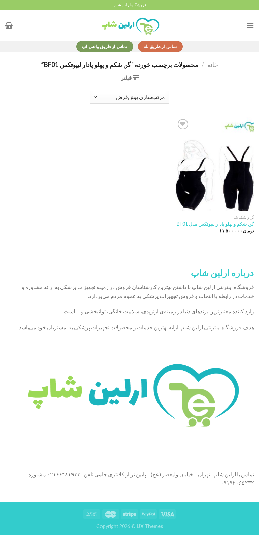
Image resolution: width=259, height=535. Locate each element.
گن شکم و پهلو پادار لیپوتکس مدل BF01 (215, 224)
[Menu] (250, 25)
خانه (212, 64)
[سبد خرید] (9, 25)
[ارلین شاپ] (129, 25)
